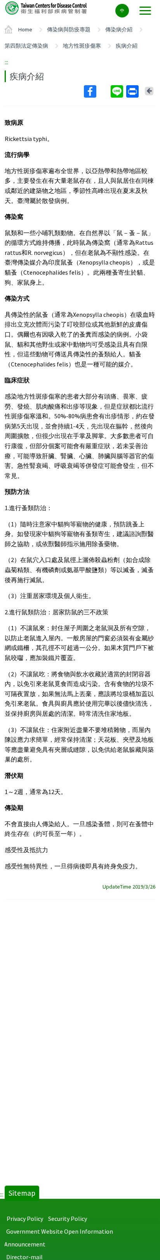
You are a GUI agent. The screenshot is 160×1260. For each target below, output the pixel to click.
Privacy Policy (25, 1218)
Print (133, 91)
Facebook (96, 91)
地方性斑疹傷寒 (82, 45)
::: (6, 62)
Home (25, 29)
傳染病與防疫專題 (68, 29)
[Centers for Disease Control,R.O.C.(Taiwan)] (47, 7)
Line (117, 91)
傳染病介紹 (118, 29)
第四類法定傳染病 (26, 45)
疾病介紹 (126, 45)
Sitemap (22, 1193)
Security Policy (67, 1218)
